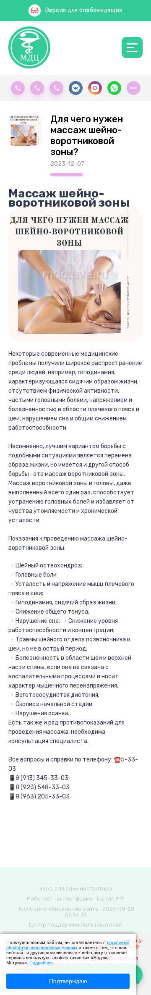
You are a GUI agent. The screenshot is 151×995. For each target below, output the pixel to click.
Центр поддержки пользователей (75, 924)
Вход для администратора (75, 888)
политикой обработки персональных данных (67, 945)
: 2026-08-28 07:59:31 (100, 912)
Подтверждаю (68, 981)
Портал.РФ (109, 898)
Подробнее (41, 962)
